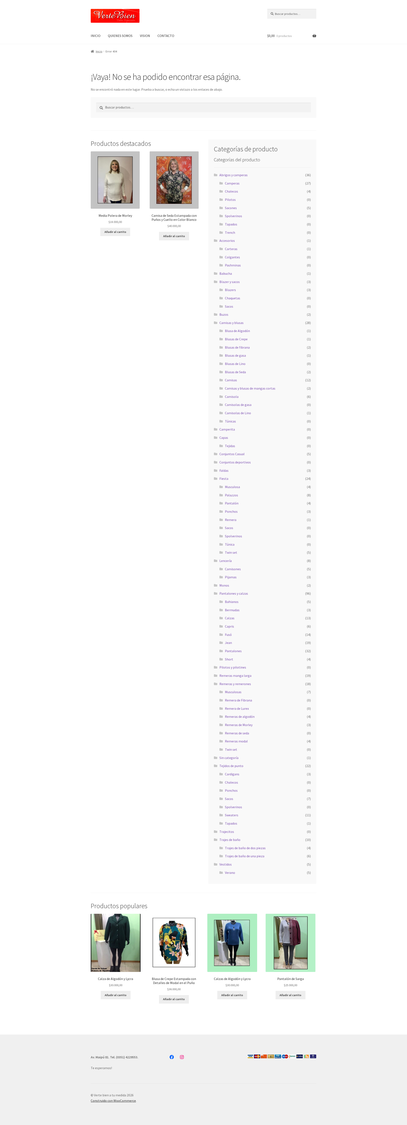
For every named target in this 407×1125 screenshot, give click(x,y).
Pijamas (231, 577)
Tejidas (230, 446)
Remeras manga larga (235, 675)
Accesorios (227, 240)
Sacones (231, 208)
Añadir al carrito (115, 232)
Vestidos (225, 864)
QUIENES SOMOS (120, 36)
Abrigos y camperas (233, 175)
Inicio (99, 51)
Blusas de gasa (235, 355)
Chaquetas (232, 298)
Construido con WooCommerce (113, 1100)
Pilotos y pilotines (232, 667)
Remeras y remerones (235, 684)
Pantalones (233, 651)
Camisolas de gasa (238, 405)
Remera (230, 520)
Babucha (225, 273)
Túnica (229, 544)
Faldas (224, 470)
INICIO (95, 36)
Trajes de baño (229, 840)
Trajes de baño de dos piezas (245, 848)
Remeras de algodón (240, 716)
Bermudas (232, 610)
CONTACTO (166, 36)
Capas (223, 437)
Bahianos (231, 602)
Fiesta (223, 478)
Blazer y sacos (229, 282)
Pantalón (231, 503)
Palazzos (231, 495)
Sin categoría (228, 758)
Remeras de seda (237, 733)
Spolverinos (233, 216)
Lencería (225, 561)
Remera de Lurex (237, 708)
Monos (224, 585)
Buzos (223, 314)
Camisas (231, 380)
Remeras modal (236, 741)
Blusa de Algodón (237, 331)
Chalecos (231, 191)
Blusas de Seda (235, 372)
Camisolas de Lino (238, 413)
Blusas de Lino (235, 364)
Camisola (231, 396)
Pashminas (233, 265)
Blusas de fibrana (237, 347)
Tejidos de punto (231, 766)
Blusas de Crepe (236, 339)
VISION (145, 36)
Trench (230, 232)
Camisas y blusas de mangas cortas (250, 388)
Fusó (228, 634)
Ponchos (231, 511)
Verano (230, 872)
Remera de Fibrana (238, 700)
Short (229, 659)
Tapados (231, 224)
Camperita (227, 429)
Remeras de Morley (238, 725)
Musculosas (233, 692)
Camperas (232, 183)
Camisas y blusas (231, 323)
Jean (228, 643)
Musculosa (232, 487)
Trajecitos (226, 831)
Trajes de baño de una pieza (244, 856)
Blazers (230, 290)
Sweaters (231, 815)
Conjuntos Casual (232, 454)
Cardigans (232, 774)
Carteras (231, 249)
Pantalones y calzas (233, 593)
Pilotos (230, 199)
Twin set (231, 552)
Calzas (229, 618)
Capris (229, 626)
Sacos (229, 306)
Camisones (233, 569)
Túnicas (230, 421)
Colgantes (232, 257)
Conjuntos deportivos (235, 462)
